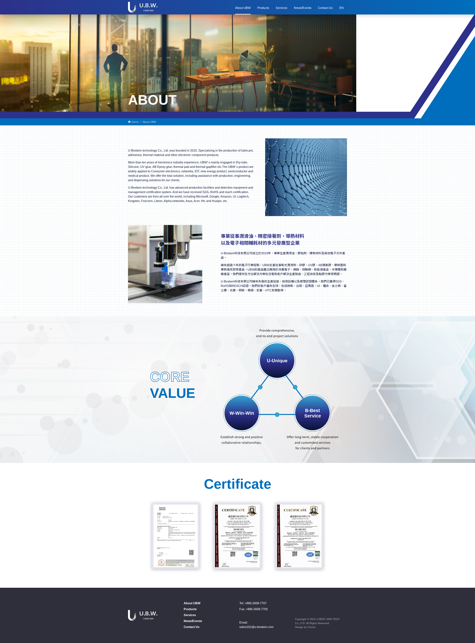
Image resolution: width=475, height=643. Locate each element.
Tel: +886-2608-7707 (253, 603)
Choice (311, 627)
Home (135, 121)
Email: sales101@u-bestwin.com (256, 625)
